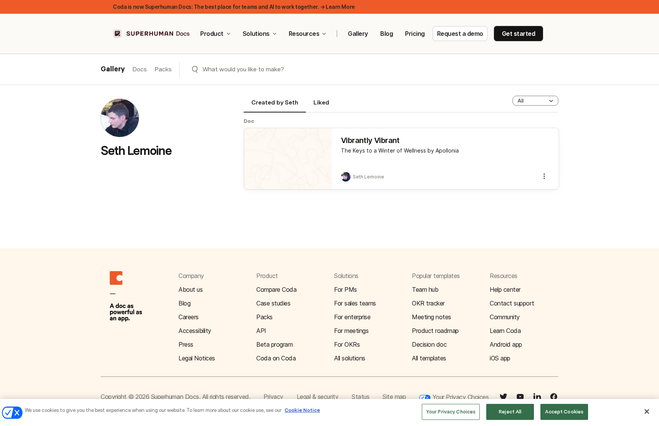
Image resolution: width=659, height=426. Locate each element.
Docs (139, 69)
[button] (535, 101)
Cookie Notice (302, 410)
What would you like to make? (243, 69)
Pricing (415, 33)
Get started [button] (518, 33)
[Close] (646, 411)
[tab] (275, 106)
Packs (163, 69)
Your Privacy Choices (460, 397)
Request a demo (460, 33)
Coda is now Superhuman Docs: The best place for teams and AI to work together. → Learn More (234, 6)
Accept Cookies (564, 412)
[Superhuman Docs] (152, 33)
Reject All (510, 412)
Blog (386, 33)
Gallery (358, 33)
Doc (249, 121)
